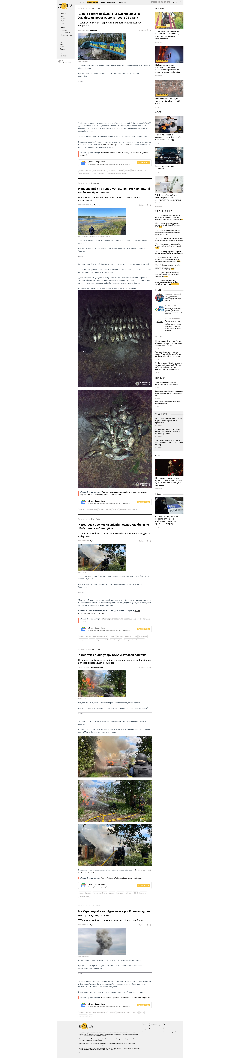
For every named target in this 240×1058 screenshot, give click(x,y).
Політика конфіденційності (171, 1032)
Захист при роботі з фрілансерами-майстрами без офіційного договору (166, 282)
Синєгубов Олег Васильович (116, 174)
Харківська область (100, 170)
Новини (63, 16)
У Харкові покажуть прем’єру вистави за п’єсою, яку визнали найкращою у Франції (168, 267)
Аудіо (62, 47)
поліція (81, 509)
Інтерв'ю (63, 30)
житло (92, 640)
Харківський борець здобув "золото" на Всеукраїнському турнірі (168, 245)
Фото (62, 44)
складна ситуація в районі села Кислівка (116, 145)
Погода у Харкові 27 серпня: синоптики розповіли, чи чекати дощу (169, 252)
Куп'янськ (112, 170)
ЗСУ (146, 170)
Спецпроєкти (65, 33)
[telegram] (150, 30)
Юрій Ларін (93, 30)
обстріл (120, 636)
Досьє (62, 49)
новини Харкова (85, 170)
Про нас (63, 53)
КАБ (135, 636)
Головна (63, 14)
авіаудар (128, 636)
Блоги (62, 39)
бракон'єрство (92, 509)
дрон (142, 1012)
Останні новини (163, 211)
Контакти (63, 56)
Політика (63, 18)
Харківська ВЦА (84, 174)
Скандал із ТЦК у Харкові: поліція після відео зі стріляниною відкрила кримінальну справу (167, 259)
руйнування (83, 640)
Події (62, 21)
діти (90, 1016)
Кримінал (122, 2)
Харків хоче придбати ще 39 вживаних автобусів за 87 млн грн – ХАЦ (168, 225)
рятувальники (84, 896)
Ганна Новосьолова (96, 667)
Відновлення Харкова (108, 2)
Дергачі (112, 636)
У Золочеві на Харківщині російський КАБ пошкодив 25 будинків (125, 998)
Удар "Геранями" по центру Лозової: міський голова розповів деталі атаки (167, 274)
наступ (127, 170)
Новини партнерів (66, 35)
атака (121, 170)
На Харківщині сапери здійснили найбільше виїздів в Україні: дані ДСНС (169, 239)
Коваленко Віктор (123, 1012)
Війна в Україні (92, 2)
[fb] (147, 30)
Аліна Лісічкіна (95, 205)
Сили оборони (137, 170)
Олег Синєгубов (98, 174)
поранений (143, 636)
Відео (62, 42)
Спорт (63, 23)
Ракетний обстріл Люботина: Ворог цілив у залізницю (121, 878)
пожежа (143, 893)
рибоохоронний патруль (128, 509)
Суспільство (95, 183)
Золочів (112, 1012)
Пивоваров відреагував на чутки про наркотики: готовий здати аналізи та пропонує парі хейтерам (169, 217)
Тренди (81, 2)
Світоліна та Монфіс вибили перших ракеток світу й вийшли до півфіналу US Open (167, 232)
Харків (115, 509)
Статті (62, 28)
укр (174, 2)
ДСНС (136, 893)
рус (177, 2)
